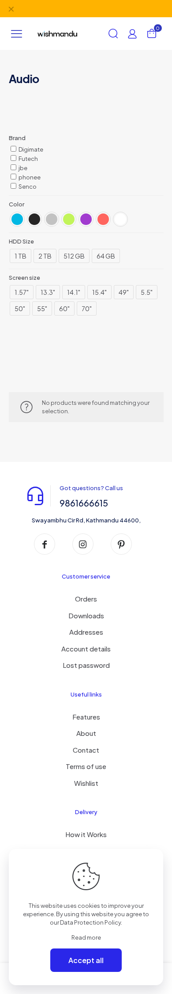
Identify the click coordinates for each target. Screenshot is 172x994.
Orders (86, 598)
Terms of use (86, 766)
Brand (17, 137)
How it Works (86, 834)
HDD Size (21, 241)
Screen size (24, 277)
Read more (86, 937)
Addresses (86, 632)
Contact (86, 750)
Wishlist (86, 783)
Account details (86, 648)
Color (16, 204)
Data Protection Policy (90, 922)
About (86, 733)
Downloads (86, 615)
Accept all (86, 960)
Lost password (86, 665)
